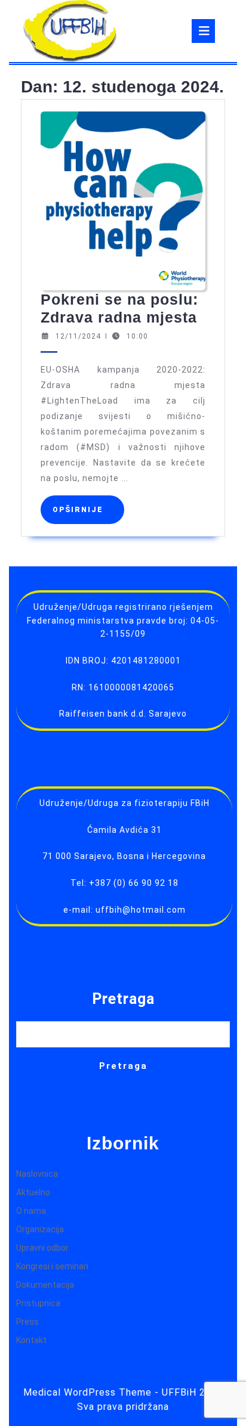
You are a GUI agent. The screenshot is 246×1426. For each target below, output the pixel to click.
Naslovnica (37, 1174)
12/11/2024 (78, 336)
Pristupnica (38, 1303)
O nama (31, 1211)
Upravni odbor (42, 1248)
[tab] (203, 31)
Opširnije (88, 509)
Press (27, 1321)
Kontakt (31, 1340)
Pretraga (123, 999)
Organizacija (40, 1229)
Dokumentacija (45, 1284)
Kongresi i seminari (52, 1266)
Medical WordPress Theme (87, 1392)
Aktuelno (33, 1192)
